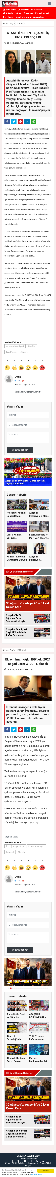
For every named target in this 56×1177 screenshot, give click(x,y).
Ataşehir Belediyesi (15, 346)
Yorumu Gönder (20, 450)
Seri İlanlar (8, 17)
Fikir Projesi (11, 352)
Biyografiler (38, 17)
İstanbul (10, 852)
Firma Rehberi (42, 13)
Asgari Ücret (18, 846)
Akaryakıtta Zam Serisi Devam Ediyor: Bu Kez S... (16, 1061)
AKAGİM (31, 346)
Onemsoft (32, 1159)
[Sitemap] (43, 1161)
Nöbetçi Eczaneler (24, 13)
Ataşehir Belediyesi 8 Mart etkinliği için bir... (38, 515)
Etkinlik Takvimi (23, 17)
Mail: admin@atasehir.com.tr (27, 391)
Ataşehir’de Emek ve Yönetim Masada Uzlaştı (16, 1017)
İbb (7, 846)
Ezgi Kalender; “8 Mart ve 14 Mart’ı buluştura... (38, 537)
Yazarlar (24, 10)
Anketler (9, 13)
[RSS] (37, 1161)
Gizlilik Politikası (19, 1163)
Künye (7, 1163)
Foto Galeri (10, 10)
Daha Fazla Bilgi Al (37, 1174)
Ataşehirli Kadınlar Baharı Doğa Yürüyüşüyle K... (16, 515)
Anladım (46, 1171)
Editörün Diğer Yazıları (25, 384)
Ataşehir (24, 352)
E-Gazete (37, 10)
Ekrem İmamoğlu (36, 846)
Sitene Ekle (45, 1163)
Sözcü (15, 836)
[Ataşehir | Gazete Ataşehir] (10, 3)
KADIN (20, 24)
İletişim (28, 1165)
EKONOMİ (22, 650)
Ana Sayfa (10, 24)
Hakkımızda (33, 1163)
